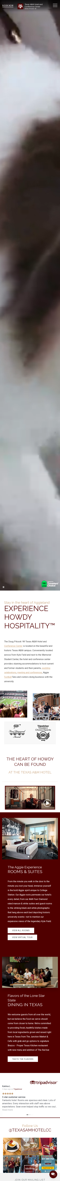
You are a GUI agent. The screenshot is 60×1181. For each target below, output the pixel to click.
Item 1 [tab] (24, 985)
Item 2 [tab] (27, 985)
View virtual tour (22, 937)
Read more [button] (8, 1110)
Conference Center (13, 646)
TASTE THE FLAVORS (22, 1059)
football (8, 677)
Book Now (7, 5)
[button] (55, 5)
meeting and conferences (29, 672)
